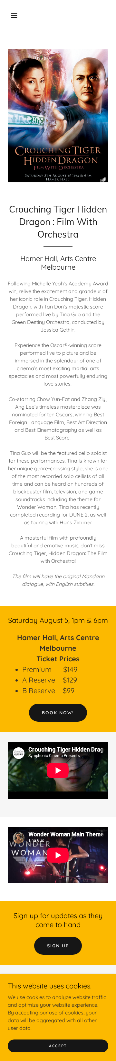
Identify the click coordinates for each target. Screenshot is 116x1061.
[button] (14, 15)
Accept (58, 1045)
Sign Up (58, 946)
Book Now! (58, 713)
